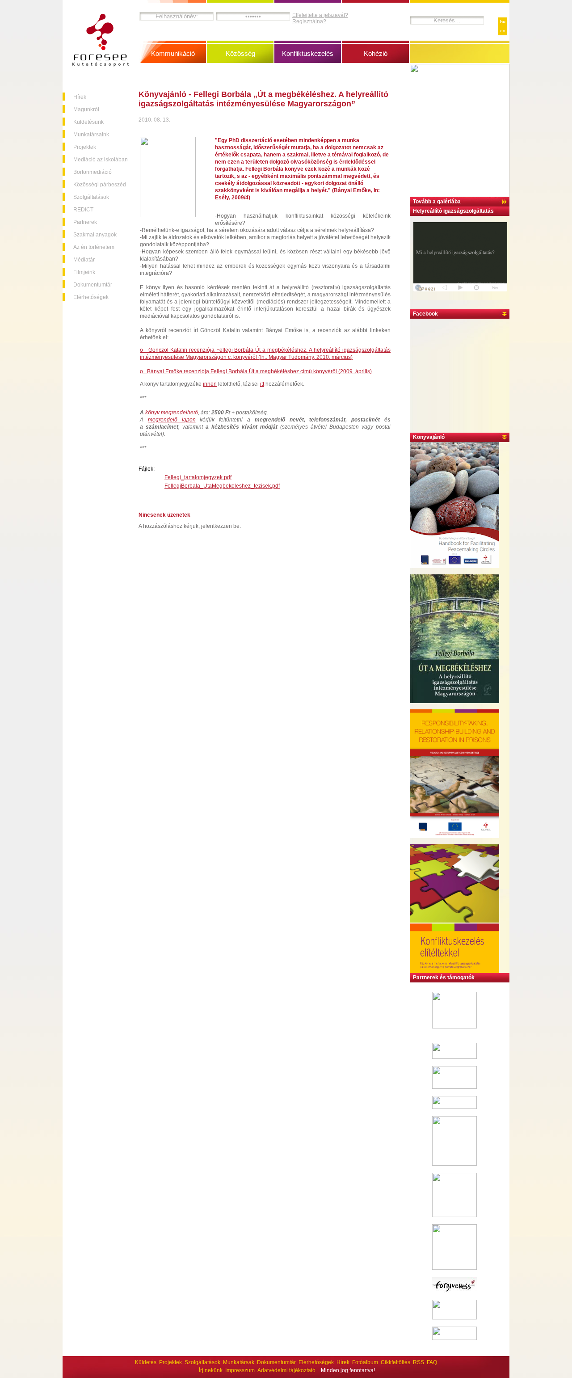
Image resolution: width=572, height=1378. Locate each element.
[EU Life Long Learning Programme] (454, 1318)
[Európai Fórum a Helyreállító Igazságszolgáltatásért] (454, 1057)
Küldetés (145, 1362)
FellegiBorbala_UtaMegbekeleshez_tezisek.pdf (222, 486)
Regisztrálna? (309, 21)
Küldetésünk (88, 122)
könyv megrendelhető (171, 412)
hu (502, 21)
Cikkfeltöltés (395, 1362)
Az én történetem (93, 247)
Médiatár (84, 260)
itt (262, 384)
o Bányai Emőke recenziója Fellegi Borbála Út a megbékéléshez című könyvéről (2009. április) (256, 371)
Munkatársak (238, 1362)
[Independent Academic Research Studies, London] (454, 1107)
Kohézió (375, 53)
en (502, 30)
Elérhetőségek (91, 297)
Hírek (79, 97)
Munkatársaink (91, 134)
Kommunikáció (173, 53)
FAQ (432, 1362)
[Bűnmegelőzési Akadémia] (454, 1215)
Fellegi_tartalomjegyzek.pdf (197, 477)
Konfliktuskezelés (307, 53)
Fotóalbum (365, 1362)
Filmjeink (84, 272)
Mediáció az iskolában (100, 159)
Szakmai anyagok (95, 235)
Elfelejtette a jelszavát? (320, 15)
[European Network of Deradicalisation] (454, 1338)
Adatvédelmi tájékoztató (286, 1370)
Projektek (84, 147)
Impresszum (240, 1370)
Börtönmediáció (92, 172)
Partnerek (85, 222)
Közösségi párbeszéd (99, 184)
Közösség (240, 53)
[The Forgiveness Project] (454, 1291)
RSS (418, 1362)
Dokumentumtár (92, 285)
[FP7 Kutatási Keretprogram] (454, 1027)
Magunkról (86, 109)
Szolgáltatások (91, 197)
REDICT (83, 209)
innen (210, 384)
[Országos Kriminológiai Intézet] (454, 1164)
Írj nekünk (211, 1370)
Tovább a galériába (437, 201)
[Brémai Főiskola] (454, 1087)
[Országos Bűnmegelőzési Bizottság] (454, 1268)
